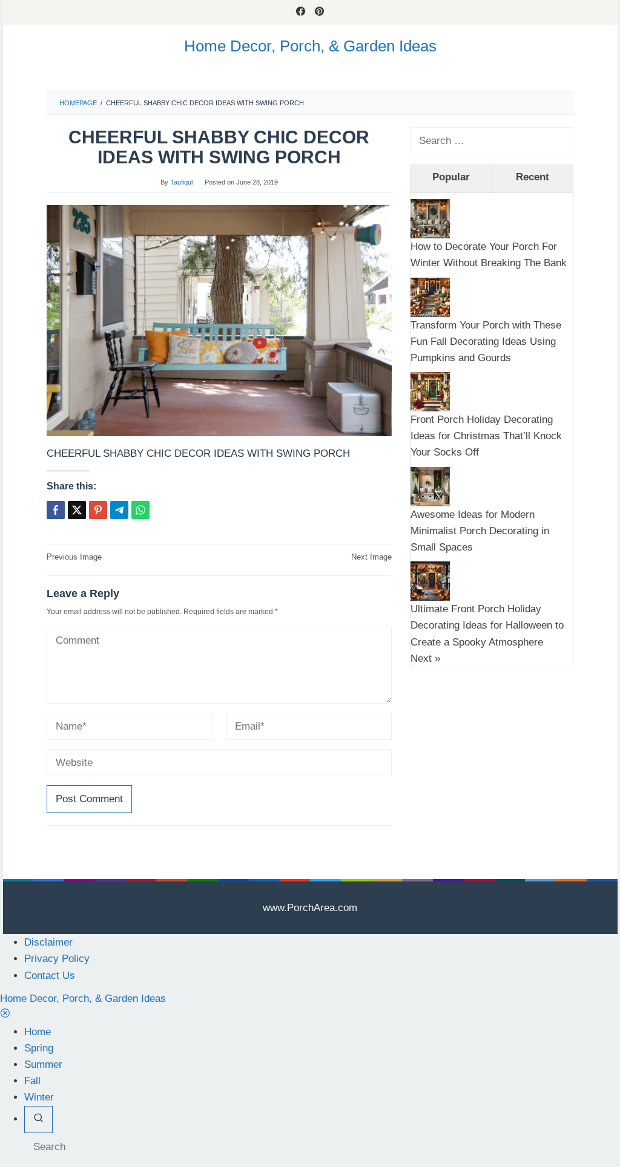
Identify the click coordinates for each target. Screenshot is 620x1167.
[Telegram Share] (119, 510)
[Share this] (56, 510)
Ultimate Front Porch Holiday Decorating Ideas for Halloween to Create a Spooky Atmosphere (487, 625)
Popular (451, 177)
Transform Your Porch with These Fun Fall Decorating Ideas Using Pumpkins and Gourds (486, 341)
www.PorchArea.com (310, 908)
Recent (532, 177)
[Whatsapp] (140, 510)
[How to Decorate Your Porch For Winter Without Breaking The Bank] (430, 218)
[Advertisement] (491, 755)
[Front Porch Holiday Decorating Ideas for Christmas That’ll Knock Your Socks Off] (430, 391)
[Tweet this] (77, 510)
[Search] (38, 1119)
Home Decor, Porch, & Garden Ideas (310, 46)
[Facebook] (300, 12)
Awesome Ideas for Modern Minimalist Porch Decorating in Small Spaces (480, 531)
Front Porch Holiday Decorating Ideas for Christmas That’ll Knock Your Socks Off (486, 436)
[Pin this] (98, 510)
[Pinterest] (319, 12)
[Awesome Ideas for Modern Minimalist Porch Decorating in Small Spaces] (430, 486)
